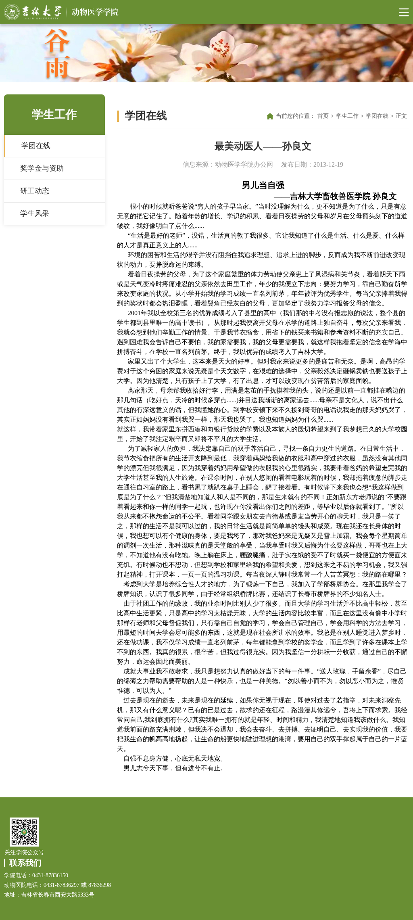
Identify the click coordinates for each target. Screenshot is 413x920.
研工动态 (34, 191)
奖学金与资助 (42, 168)
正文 (401, 116)
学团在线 (35, 146)
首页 (323, 116)
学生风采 (34, 213)
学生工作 (347, 116)
